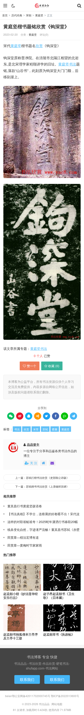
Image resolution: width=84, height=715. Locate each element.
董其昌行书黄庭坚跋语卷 (24, 506)
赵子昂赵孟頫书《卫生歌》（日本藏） (59, 595)
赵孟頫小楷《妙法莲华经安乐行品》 (20, 595)
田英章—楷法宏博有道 (23, 537)
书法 (72, 64)
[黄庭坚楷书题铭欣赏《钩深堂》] (42, 132)
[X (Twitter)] (46, 416)
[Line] (64, 416)
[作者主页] (43, 463)
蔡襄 (54, 429)
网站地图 (57, 704)
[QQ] (28, 416)
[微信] (10, 416)
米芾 (36, 429)
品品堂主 (33, 444)
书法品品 (42, 5)
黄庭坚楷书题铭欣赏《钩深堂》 (36, 26)
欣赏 (39, 45)
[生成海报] (73, 416)
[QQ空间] (37, 416)
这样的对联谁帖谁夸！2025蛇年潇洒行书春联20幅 (42, 521)
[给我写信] (52, 463)
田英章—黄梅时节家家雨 (24, 545)
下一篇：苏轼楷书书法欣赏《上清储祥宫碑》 (42, 486)
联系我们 (27, 679)
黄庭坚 (39, 15)
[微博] (19, 416)
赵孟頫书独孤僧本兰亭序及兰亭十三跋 (20, 636)
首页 (5, 15)
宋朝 (28, 15)
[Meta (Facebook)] (55, 416)
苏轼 (45, 429)
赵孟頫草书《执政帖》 (59, 634)
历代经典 (16, 15)
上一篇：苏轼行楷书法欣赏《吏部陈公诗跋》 (42, 478)
